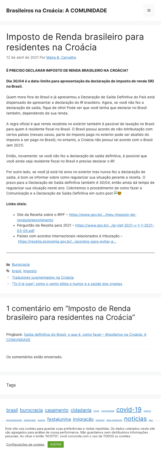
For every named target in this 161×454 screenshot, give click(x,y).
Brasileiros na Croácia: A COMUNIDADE (56, 10)
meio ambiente (114, 420)
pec (151, 420)
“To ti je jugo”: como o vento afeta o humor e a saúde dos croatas (67, 284)
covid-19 (129, 409)
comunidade (107, 411)
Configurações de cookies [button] (25, 444)
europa (41, 420)
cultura (147, 411)
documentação (14, 420)
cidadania (81, 410)
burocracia (31, 410)
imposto (30, 271)
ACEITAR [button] (55, 444)
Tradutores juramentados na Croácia (43, 277)
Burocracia (21, 264)
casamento (57, 410)
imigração (83, 419)
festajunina (59, 419)
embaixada (30, 420)
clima (96, 411)
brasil (16, 271)
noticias (135, 418)
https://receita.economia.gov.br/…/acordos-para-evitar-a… (67, 241)
